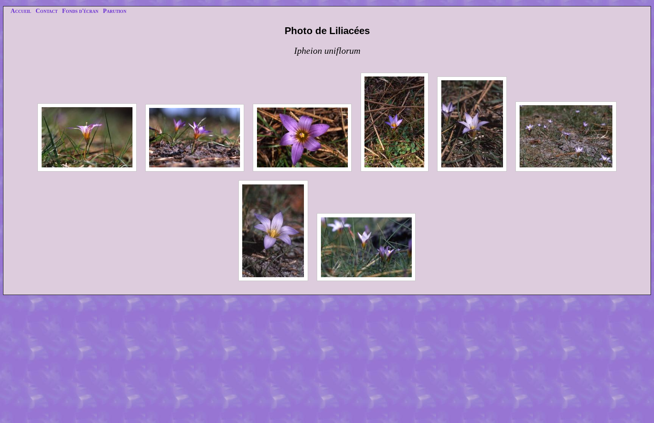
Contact (47, 11)
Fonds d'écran (80, 11)
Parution (114, 11)
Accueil (21, 11)
